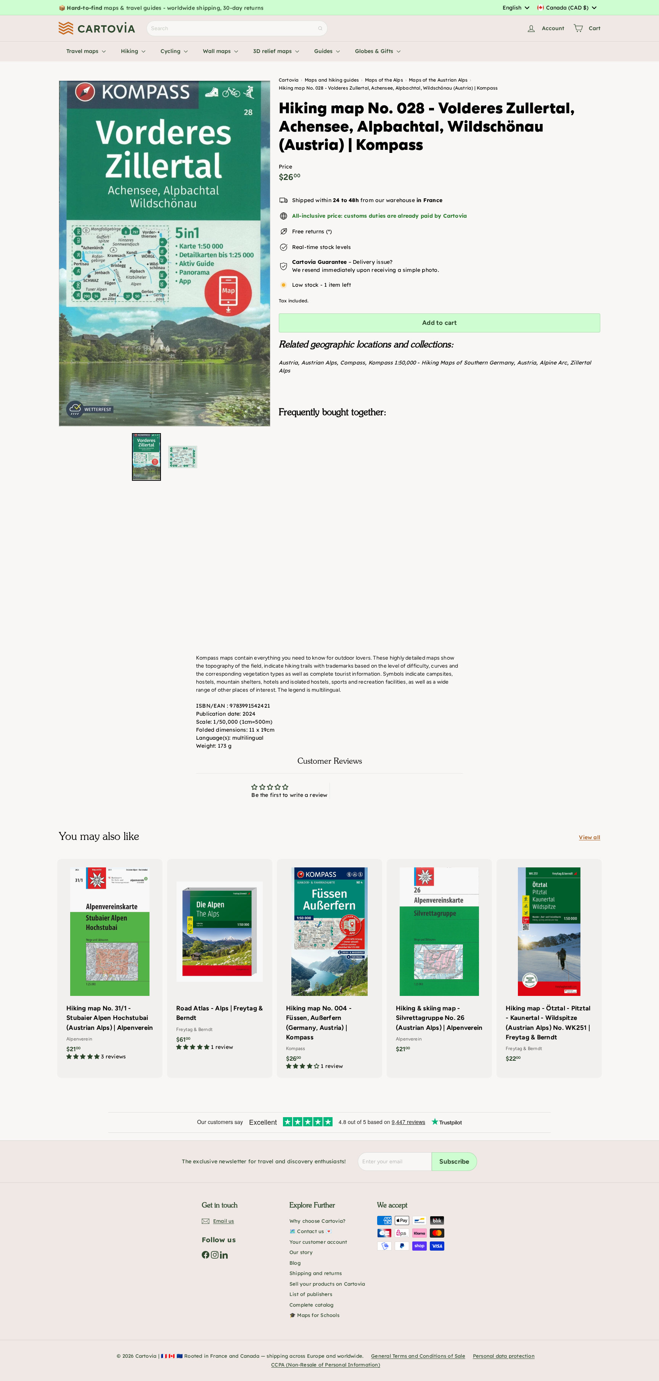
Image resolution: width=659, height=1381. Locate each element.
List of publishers (310, 1294)
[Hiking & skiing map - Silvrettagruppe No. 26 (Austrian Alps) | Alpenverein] (439, 959)
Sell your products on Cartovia (327, 1284)
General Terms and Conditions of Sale (418, 1356)
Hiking (130, 51)
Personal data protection (504, 1356)
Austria (288, 362)
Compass (352, 362)
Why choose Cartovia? (317, 1221)
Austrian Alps (319, 362)
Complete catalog (311, 1305)
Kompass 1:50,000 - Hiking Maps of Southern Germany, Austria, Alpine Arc (467, 362)
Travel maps (83, 51)
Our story (301, 1252)
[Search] (320, 28)
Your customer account (318, 1242)
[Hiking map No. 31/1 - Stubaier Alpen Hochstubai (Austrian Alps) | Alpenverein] (110, 963)
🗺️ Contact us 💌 (310, 1231)
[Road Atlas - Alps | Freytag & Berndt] (220, 958)
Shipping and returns (315, 1273)
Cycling (171, 51)
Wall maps (217, 51)
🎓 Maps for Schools (314, 1315)
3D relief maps (273, 51)
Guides (324, 51)
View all (589, 837)
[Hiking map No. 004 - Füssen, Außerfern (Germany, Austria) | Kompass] (329, 968)
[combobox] (515, 7)
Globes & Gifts (375, 51)
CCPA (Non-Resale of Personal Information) (325, 1365)
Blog (295, 1263)
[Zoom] (164, 253)
